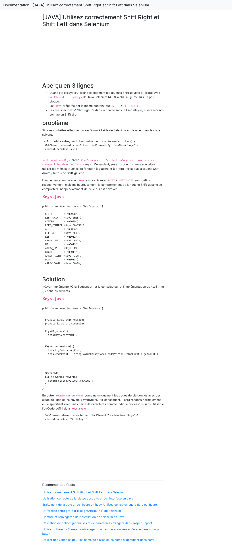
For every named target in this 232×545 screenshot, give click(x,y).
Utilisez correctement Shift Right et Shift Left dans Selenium (84, 492)
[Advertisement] (188, 163)
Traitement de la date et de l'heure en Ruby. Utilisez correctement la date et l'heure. (100, 504)
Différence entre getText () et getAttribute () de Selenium (82, 511)
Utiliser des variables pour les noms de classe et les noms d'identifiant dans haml (98, 540)
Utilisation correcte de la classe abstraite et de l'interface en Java (88, 498)
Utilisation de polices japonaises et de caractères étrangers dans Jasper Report (97, 523)
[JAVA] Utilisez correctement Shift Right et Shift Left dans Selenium (91, 5)
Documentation (16, 5)
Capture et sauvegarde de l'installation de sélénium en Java (84, 517)
